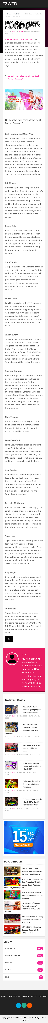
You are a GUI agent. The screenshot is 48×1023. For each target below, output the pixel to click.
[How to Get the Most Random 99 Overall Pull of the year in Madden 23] (12, 875)
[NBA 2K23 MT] (24, 837)
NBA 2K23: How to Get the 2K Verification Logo (32, 748)
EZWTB (10, 4)
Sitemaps (43, 996)
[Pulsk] (24, 1005)
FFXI (7, 976)
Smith (14, 31)
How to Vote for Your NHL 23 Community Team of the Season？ (32, 895)
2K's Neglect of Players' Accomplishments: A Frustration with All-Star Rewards (22, 907)
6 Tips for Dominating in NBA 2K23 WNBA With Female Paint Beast (32, 802)
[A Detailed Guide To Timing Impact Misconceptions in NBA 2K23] (12, 922)
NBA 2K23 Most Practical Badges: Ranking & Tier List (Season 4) (31, 930)
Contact (25, 996)
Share (21, 31)
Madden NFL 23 (12, 955)
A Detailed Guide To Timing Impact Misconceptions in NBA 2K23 (32, 919)
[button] (9, 639)
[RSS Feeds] (29, 1005)
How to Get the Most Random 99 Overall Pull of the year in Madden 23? (32, 871)
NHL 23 (8, 969)
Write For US (14, 996)
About (4, 996)
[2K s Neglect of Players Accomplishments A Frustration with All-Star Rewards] (12, 909)
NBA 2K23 (10, 948)
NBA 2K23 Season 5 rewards (18, 39)
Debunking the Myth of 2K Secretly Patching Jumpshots (31, 784)
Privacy (34, 996)
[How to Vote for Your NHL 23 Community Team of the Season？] (12, 898)
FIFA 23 (8, 962)
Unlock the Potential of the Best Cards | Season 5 (23, 77)
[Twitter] (18, 1005)
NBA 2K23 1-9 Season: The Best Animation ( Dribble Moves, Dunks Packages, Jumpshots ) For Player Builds (23, 883)
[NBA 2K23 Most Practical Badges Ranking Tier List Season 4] (12, 933)
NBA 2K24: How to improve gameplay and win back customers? (32, 709)
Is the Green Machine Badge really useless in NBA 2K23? (32, 766)
